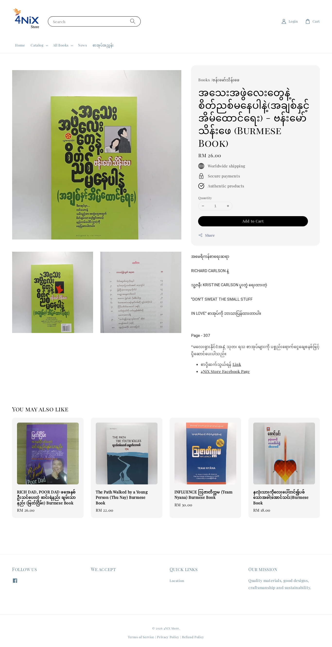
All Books (61, 45)
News (82, 45)
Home (20, 45)
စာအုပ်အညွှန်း (103, 45)
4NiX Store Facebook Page (225, 371)
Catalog (37, 45)
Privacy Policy (168, 637)
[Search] (132, 21)
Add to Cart (253, 221)
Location (177, 581)
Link (237, 364)
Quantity (205, 198)
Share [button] (210, 235)
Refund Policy (193, 637)
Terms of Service (141, 637)
